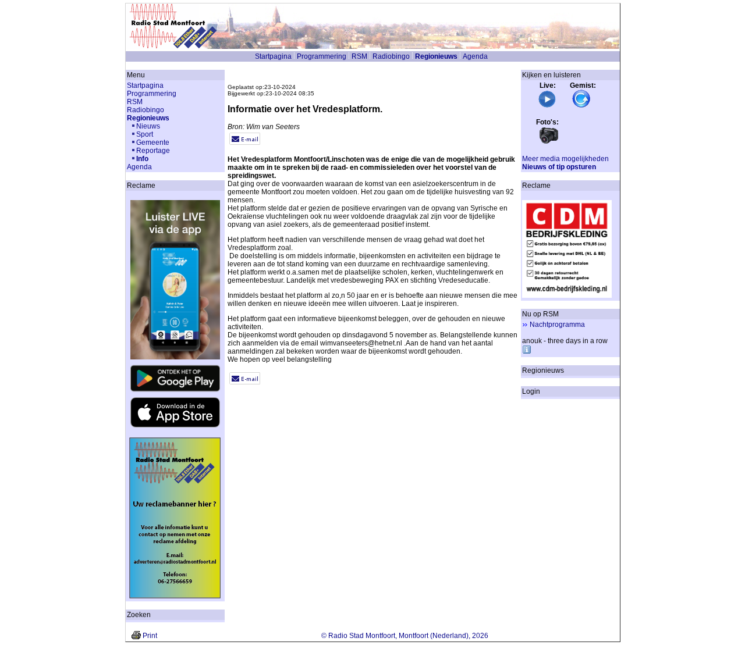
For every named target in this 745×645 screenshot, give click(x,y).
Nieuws (148, 126)
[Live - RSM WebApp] (547, 106)
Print (150, 636)
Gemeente (152, 142)
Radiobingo (391, 56)
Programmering (321, 56)
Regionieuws (436, 56)
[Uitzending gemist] (581, 106)
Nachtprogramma (557, 324)
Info (142, 159)
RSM (359, 56)
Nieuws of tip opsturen (559, 167)
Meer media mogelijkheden (565, 159)
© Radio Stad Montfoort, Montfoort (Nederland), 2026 (404, 636)
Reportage (153, 151)
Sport (144, 134)
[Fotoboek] (549, 142)
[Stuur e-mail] (244, 142)
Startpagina (273, 56)
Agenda (475, 56)
